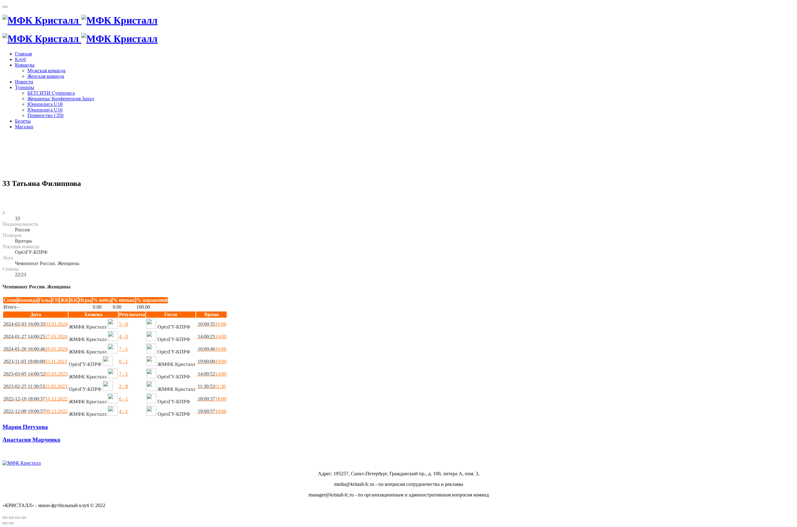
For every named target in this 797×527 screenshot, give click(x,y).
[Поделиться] (11, 518)
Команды (25, 65)
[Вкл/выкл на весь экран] (17, 518)
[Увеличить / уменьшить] (23, 518)
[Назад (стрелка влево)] (4, 523)
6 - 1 (123, 398)
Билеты (23, 121)
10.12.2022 (35, 398)
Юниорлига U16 (45, 109)
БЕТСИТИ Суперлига (51, 93)
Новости (24, 81)
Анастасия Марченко (31, 439)
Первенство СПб (45, 115)
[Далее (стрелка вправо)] (11, 523)
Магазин (24, 126)
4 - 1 (123, 411)
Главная (23, 53)
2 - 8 (123, 386)
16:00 (211, 324)
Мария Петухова (25, 427)
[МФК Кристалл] (80, 20)
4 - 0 (123, 336)
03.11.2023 (35, 361)
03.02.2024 (35, 324)
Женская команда (45, 76)
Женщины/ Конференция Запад (60, 98)
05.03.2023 (35, 374)
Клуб (20, 59)
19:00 (211, 361)
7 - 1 (123, 349)
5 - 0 (123, 324)
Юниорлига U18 (45, 104)
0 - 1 (123, 361)
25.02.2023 (35, 386)
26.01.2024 (35, 349)
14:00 (211, 336)
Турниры (24, 87)
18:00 (211, 398)
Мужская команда (46, 70)
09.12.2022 (35, 411)
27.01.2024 (35, 336)
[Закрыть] (4, 518)
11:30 (211, 386)
